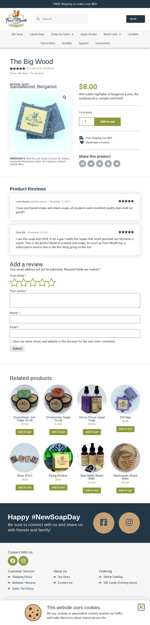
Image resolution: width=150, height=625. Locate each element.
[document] (75, 312)
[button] (141, 607)
